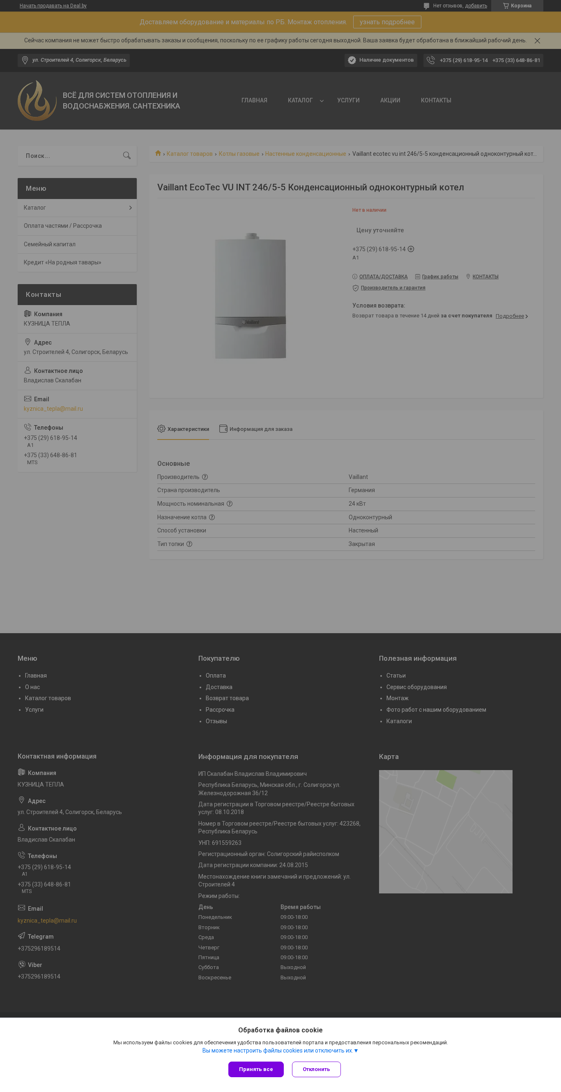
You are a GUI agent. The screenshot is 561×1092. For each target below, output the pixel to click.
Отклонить (316, 1069)
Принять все (256, 1069)
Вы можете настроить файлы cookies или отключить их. (277, 1050)
